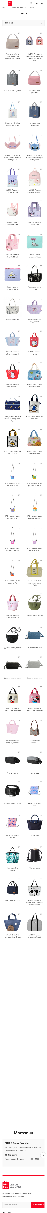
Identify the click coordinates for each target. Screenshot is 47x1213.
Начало (5, 8)
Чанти (32, 8)
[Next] (43, 1155)
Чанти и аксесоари (19, 8)
